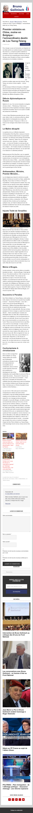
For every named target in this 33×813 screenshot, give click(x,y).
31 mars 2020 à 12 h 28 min (12, 493)
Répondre (7, 503)
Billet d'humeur (14, 477)
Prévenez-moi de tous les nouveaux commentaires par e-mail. (15, 552)
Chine (16, 478)
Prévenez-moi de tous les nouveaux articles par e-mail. (15, 558)
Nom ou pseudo (7, 534)
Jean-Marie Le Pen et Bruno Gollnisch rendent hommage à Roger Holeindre (14, 712)
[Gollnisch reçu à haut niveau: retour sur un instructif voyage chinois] (21, 436)
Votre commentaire (7, 515)
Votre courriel (6, 541)
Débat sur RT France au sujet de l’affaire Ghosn (15, 749)
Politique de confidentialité (17, 810)
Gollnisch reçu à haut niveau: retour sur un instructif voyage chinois (21, 443)
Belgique (11, 478)
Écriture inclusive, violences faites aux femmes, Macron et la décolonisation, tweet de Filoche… (8, 444)
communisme (21, 478)
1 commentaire (25, 44)
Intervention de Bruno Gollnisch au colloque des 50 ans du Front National (16, 635)
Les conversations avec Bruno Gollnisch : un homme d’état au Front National (15, 673)
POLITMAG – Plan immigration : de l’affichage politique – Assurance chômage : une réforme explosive (16, 787)
